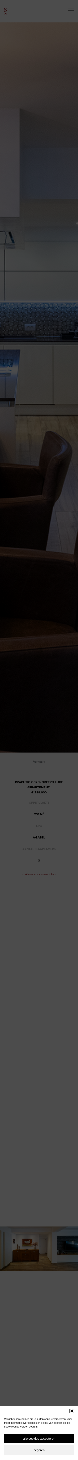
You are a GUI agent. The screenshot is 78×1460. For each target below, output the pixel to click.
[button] (72, 1411)
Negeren (39, 1450)
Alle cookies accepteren (39, 1438)
